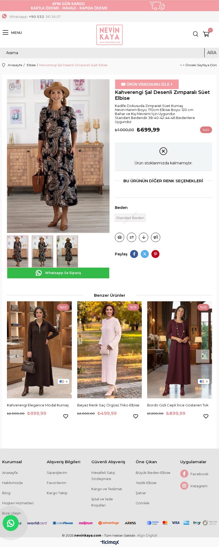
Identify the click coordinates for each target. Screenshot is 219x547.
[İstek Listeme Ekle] (119, 237)
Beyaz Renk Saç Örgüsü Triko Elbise (108, 405)
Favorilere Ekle (65, 416)
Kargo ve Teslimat (106, 489)
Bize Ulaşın (11, 513)
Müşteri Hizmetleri (18, 503)
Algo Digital (147, 535)
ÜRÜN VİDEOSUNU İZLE (148, 84)
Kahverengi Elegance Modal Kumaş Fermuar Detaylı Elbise (38, 405)
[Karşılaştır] (131, 237)
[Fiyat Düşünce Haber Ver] (143, 237)
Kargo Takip (57, 493)
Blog (6, 493)
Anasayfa (10, 472)
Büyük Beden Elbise (153, 472)
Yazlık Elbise (146, 483)
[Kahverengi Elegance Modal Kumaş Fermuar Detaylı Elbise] (39, 349)
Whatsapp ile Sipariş (62, 273)
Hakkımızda (12, 483)
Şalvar (141, 493)
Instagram (199, 486)
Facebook (199, 474)
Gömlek (143, 503)
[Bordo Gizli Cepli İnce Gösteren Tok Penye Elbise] (179, 349)
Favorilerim (56, 483)
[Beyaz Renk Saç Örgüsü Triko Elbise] (109, 349)
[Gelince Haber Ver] (155, 237)
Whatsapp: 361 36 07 (35, 16)
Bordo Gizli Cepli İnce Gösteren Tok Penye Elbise (178, 405)
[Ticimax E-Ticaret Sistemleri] (109, 543)
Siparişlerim (57, 472)
